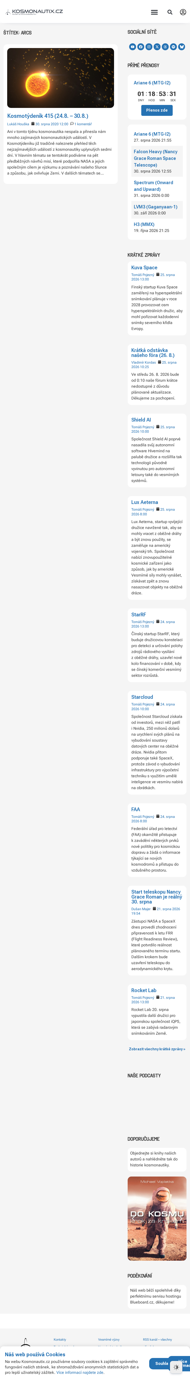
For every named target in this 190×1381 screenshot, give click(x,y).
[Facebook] (140, 46)
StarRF (138, 615)
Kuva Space (144, 268)
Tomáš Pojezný (142, 275)
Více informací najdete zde (79, 1372)
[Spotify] (173, 46)
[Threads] (165, 46)
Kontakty (60, 1339)
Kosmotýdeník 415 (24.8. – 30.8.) (47, 116)
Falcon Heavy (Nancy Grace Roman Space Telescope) (155, 158)
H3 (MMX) (144, 224)
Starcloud (142, 697)
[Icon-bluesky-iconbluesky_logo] (181, 46)
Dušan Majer (141, 909)
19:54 (135, 913)
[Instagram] (148, 46)
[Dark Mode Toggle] (176, 1367)
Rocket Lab (143, 990)
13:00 (144, 279)
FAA (135, 809)
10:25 (144, 367)
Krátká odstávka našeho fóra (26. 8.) (153, 352)
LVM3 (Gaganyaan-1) (155, 206)
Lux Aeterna (144, 502)
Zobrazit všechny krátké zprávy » (157, 1049)
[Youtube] (132, 46)
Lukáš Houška (18, 124)
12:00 (63, 124)
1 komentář (83, 124)
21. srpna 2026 (168, 909)
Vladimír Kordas (143, 362)
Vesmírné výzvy (108, 1339)
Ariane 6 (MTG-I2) (152, 82)
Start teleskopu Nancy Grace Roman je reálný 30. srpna (156, 897)
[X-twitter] (157, 46)
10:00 (144, 431)
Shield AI (141, 420)
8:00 (143, 514)
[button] (154, 12)
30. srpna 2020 (47, 124)
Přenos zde (157, 110)
